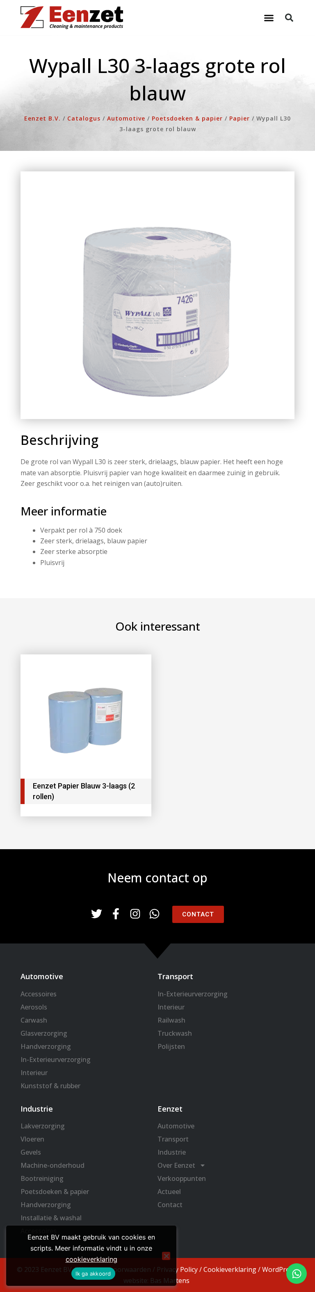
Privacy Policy (177, 1269)
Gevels (31, 1152)
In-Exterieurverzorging (56, 1059)
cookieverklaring (91, 1259)
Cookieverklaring (229, 1269)
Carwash (34, 1020)
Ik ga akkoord (93, 1273)
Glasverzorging (44, 1033)
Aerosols (34, 1007)
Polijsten (171, 1046)
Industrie (172, 1152)
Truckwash (175, 1033)
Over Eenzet (176, 1165)
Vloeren (32, 1139)
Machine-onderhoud (52, 1165)
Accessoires (39, 993)
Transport (173, 1139)
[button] (269, 17)
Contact (170, 1204)
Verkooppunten (182, 1178)
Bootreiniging (42, 1178)
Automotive (176, 1125)
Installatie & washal (51, 1217)
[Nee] (166, 1256)
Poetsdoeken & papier (55, 1191)
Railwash (171, 1020)
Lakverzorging (43, 1125)
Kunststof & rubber (50, 1085)
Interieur (34, 1072)
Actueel (169, 1191)
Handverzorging (46, 1046)
